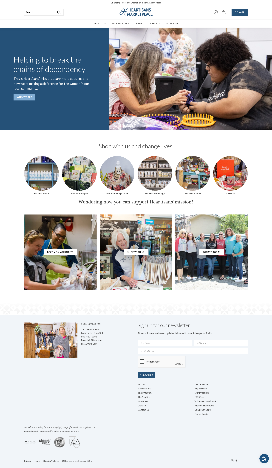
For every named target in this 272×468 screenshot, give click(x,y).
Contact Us (143, 409)
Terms (37, 461)
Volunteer (143, 401)
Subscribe (146, 375)
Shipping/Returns (51, 461)
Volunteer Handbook (205, 401)
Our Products (202, 392)
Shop (139, 23)
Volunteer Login (203, 409)
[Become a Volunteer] (60, 252)
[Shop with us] (136, 252)
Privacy (27, 461)
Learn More (155, 2)
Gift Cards (200, 397)
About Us (100, 23)
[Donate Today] (211, 252)
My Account (201, 388)
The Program (145, 392)
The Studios (144, 397)
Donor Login (201, 414)
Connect (154, 23)
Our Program (121, 23)
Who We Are (24, 97)
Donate (239, 12)
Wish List (172, 23)
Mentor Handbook (204, 405)
